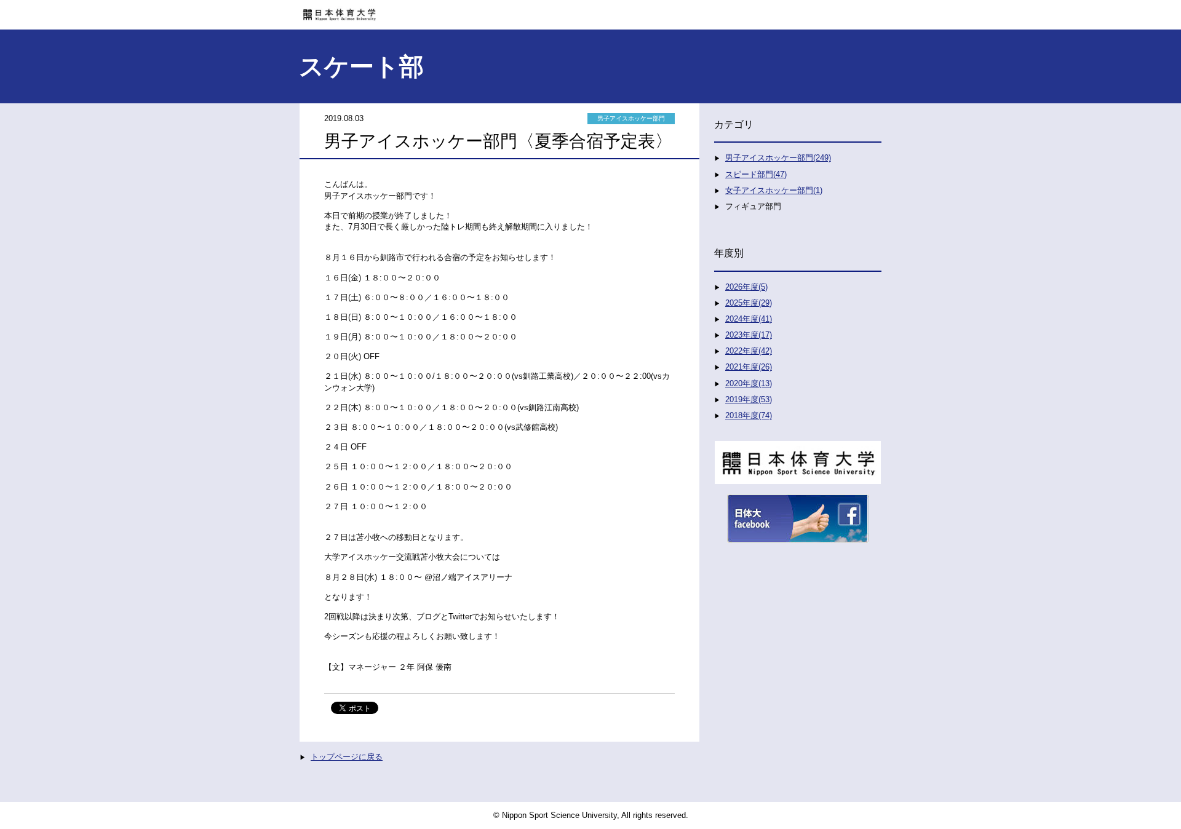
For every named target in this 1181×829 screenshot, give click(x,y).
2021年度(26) (748, 366)
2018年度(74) (748, 415)
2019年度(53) (748, 399)
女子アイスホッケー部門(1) (773, 190)
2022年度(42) (748, 350)
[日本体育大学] (590, 10)
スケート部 (361, 66)
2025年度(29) (748, 302)
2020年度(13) (748, 383)
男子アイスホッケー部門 (631, 118)
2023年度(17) (748, 334)
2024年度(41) (748, 318)
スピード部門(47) (756, 174)
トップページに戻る (347, 756)
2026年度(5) (746, 287)
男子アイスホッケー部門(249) (778, 157)
